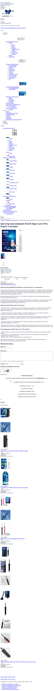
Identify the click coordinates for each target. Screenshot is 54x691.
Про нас (8, 112)
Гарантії (8, 115)
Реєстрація (7, 2)
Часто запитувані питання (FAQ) (14, 119)
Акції (4, 120)
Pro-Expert (14, 51)
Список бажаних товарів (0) (7, 3)
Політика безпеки (10, 114)
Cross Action (15, 53)
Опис (2, 284)
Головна (2, 220)
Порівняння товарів (5, 5)
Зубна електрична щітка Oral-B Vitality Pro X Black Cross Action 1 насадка (18, 661)
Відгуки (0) (13, 284)
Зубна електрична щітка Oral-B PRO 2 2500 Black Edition (14, 450)
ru (3, 8)
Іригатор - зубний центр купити (9, 686)
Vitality (13, 50)
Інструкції (8, 117)
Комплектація (6, 284)
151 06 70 (5, 28)
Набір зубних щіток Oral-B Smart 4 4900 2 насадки (13, 538)
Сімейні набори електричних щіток (10, 689)
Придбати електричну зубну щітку (10, 684)
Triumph (14, 48)
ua (1, 8)
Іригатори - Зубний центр (12, 220)
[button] (14, 283)
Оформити (3, 7)
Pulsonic (14, 54)
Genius (13, 45)
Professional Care (16, 49)
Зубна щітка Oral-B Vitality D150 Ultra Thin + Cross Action (14, 487)
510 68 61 (22, 28)
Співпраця (8, 118)
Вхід (2, 2)
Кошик (2, 6)
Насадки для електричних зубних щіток (11, 685)
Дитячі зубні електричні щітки (9, 688)
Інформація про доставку (12, 113)
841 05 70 (13, 28)
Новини (5, 122)
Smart (13, 46)
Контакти (5, 123)
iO (12, 44)
